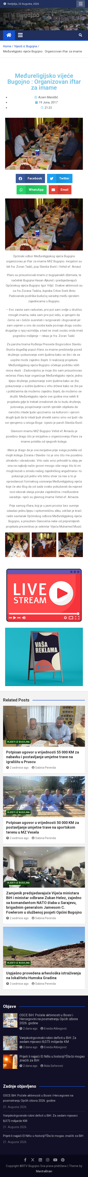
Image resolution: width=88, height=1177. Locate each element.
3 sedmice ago (19, 983)
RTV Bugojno (21, 14)
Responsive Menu (80, 3)
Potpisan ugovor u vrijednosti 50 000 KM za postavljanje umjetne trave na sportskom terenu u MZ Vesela (42, 827)
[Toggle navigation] (20, 35)
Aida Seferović (53, 1065)
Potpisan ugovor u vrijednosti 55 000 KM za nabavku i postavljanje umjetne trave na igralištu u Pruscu (42, 757)
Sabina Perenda (45, 767)
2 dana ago (30, 1028)
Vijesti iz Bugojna (18, 742)
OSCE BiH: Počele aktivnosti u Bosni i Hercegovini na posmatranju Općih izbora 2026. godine (48, 1019)
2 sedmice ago (19, 767)
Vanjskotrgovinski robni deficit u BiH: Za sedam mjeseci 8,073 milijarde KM (47, 1040)
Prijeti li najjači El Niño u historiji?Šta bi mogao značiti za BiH (43, 1136)
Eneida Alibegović (55, 1028)
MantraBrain (44, 1171)
